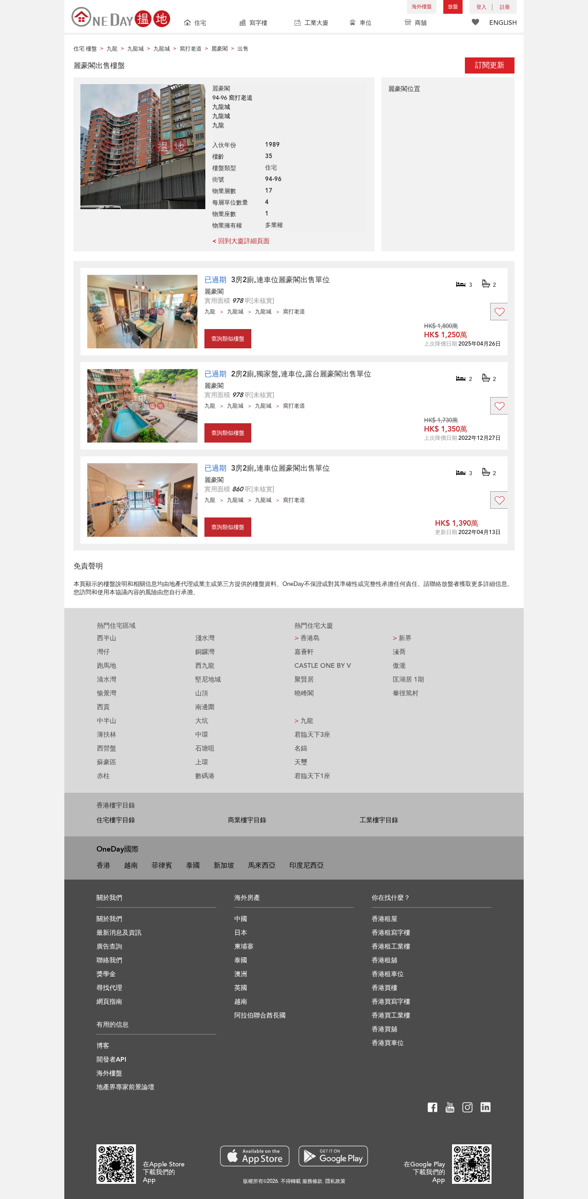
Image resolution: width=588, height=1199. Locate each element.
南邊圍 (205, 707)
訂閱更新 (489, 65)
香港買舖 (384, 1029)
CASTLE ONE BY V (322, 665)
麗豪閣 (214, 291)
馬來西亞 (262, 865)
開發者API (111, 1059)
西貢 (103, 707)
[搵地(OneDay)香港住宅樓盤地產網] (120, 16)
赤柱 (103, 776)
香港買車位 (388, 1043)
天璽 (300, 762)
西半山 (106, 638)
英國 (240, 987)
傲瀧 (399, 665)
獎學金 (106, 974)
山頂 (201, 693)
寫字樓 (258, 23)
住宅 (200, 23)
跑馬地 (106, 665)
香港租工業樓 (391, 946)
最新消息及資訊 (118, 932)
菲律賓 (162, 865)
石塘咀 (205, 748)
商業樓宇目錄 (247, 820)
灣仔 (103, 652)
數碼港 (205, 776)
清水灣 (106, 679)
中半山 (106, 720)
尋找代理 (109, 987)
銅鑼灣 (205, 652)
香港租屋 (384, 919)
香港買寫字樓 (391, 1001)
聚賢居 (304, 679)
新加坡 (224, 865)
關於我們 (109, 919)
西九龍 (205, 665)
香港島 (307, 638)
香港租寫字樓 (391, 932)
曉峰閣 (304, 693)
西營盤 (106, 748)
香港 (103, 865)
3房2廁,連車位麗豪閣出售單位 (280, 280)
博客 (102, 1045)
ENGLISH (503, 22)
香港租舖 (384, 960)
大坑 (201, 720)
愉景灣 (106, 693)
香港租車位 (388, 974)
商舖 (421, 23)
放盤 (453, 6)
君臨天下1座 (312, 776)
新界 (402, 638)
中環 (201, 734)
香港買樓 (384, 987)
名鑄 (300, 748)
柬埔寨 (244, 946)
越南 (131, 865)
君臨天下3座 (312, 734)
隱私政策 (335, 1181)
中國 (240, 919)
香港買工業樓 (391, 1015)
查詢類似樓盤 (227, 338)
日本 (240, 932)
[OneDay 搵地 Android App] (333, 1156)
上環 (201, 762)
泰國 (193, 865)
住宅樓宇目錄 (115, 820)
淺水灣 (205, 638)
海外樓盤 (422, 6)
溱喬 (399, 652)
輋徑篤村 (405, 693)
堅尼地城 (208, 679)
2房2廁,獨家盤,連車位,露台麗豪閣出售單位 (301, 374)
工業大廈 (316, 23)
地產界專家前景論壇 (125, 1087)
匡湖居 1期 (408, 679)
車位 (366, 23)
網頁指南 (109, 1001)
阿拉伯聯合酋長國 (260, 1015)
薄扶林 (106, 734)
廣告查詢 (109, 946)
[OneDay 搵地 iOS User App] (254, 1156)
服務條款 (312, 1181)
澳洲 (240, 974)
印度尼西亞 (306, 865)
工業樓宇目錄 (379, 820)
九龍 (303, 720)
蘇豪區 (106, 762)
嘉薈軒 (304, 652)
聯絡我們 (109, 960)
